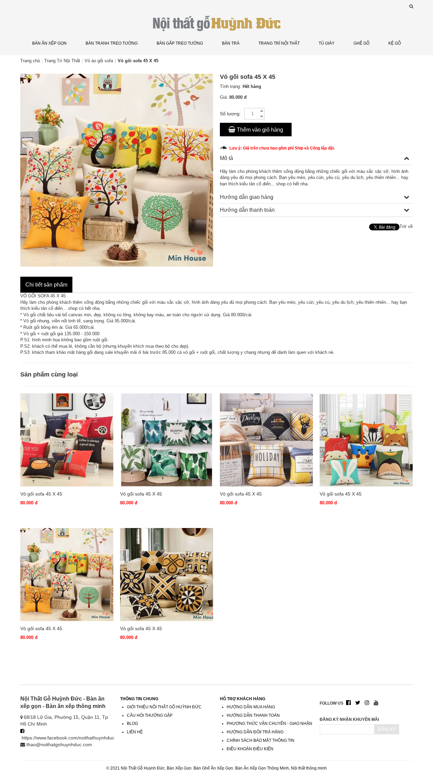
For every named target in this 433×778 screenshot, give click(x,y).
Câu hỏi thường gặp (150, 715)
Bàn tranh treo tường (112, 43)
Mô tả (226, 158)
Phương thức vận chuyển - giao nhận (269, 723)
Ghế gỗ (361, 43)
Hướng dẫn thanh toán (247, 210)
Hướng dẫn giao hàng (246, 197)
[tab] (316, 158)
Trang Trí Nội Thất (279, 43)
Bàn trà (231, 43)
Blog (132, 723)
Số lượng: (230, 113)
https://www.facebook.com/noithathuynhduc (68, 737)
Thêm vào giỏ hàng (259, 130)
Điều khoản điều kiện (250, 749)
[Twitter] (358, 703)
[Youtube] (376, 703)
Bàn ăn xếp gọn (49, 43)
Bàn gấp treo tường (180, 43)
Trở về (406, 226)
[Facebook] (348, 703)
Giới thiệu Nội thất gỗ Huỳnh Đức (164, 707)
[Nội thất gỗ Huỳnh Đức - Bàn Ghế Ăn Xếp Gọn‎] (216, 23)
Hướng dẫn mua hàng (251, 707)
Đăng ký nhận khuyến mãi (349, 719)
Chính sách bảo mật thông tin (260, 740)
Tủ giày (327, 43)
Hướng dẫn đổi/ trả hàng (255, 732)
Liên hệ (135, 732)
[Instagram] (367, 703)
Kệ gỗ (394, 43)
